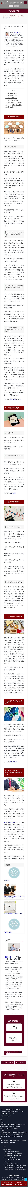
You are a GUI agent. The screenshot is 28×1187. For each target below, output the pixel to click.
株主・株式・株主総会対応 (6, 1128)
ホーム (4, 15)
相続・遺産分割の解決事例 (20, 1165)
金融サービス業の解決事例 (10, 1157)
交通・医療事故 (4, 1142)
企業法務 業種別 (7, 1149)
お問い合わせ (4, 1113)
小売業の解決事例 (17, 1155)
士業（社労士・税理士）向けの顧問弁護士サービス (12, 1136)
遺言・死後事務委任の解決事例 (11, 1163)
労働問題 (3, 1130)
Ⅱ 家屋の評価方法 (11, 95)
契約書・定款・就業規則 (14, 1126)
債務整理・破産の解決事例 (20, 1169)
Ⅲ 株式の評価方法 (11, 98)
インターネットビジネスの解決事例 (12, 1159)
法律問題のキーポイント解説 (16, 15)
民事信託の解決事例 (9, 1165)
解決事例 (3, 1146)
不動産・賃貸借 (12, 1140)
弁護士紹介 (17, 1109)
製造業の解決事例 (8, 1155)
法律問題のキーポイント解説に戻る (13, 1053)
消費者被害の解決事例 (19, 1167)
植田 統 (16, 32)
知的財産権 (23, 1134)
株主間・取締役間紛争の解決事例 (12, 1151)
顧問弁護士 (3, 1124)
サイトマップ (11, 1113)
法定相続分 (13, 493)
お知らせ (17, 1111)
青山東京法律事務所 (9, 822)
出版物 (22, 1111)
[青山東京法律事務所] (11, 2)
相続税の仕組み (14, 761)
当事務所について (9, 1109)
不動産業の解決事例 (18, 1153)
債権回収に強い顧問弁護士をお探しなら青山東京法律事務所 (13, 1132)
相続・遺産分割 (4, 1140)
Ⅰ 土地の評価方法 (11, 93)
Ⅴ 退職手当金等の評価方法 (13, 102)
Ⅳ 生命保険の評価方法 (12, 100)
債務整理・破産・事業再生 (6, 1134)
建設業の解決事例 (8, 1153)
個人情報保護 (17, 1134)
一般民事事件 (12, 1142)
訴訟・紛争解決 (4, 1126)
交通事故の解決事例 (9, 1167)
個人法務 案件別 (7, 1162)
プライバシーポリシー (6, 1115)
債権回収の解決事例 (9, 1169)
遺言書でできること (15, 399)
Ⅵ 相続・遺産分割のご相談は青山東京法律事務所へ (13, 106)
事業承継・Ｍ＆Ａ (17, 1128)
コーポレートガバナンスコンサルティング (16, 1124)
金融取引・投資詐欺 (21, 1140)
